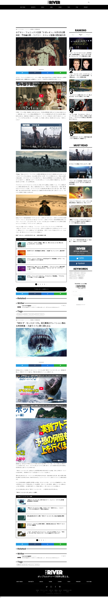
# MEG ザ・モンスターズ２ (22, 564)
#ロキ (71, 272)
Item (77, 7)
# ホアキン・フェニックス (29, 314)
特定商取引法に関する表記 (67, 591)
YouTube (89, 581)
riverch (60, 593)
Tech (69, 7)
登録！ (80, 298)
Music (42, 7)
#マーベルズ (77, 272)
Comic (60, 7)
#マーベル (83, 272)
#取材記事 (81, 277)
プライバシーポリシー (44, 591)
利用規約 (37, 591)
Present (86, 7)
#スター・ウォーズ (73, 277)
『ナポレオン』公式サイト (41, 289)
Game (51, 7)
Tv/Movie (37, 29)
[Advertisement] (54, 17)
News (32, 29)
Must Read (22, 7)
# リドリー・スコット (40, 314)
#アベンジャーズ (73, 275)
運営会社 (56, 591)
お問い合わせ (51, 591)
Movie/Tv (33, 7)
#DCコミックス (81, 275)
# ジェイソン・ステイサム (34, 564)
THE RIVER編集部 (21, 29)
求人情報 (60, 591)
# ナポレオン (19, 314)
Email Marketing (78, 304)
